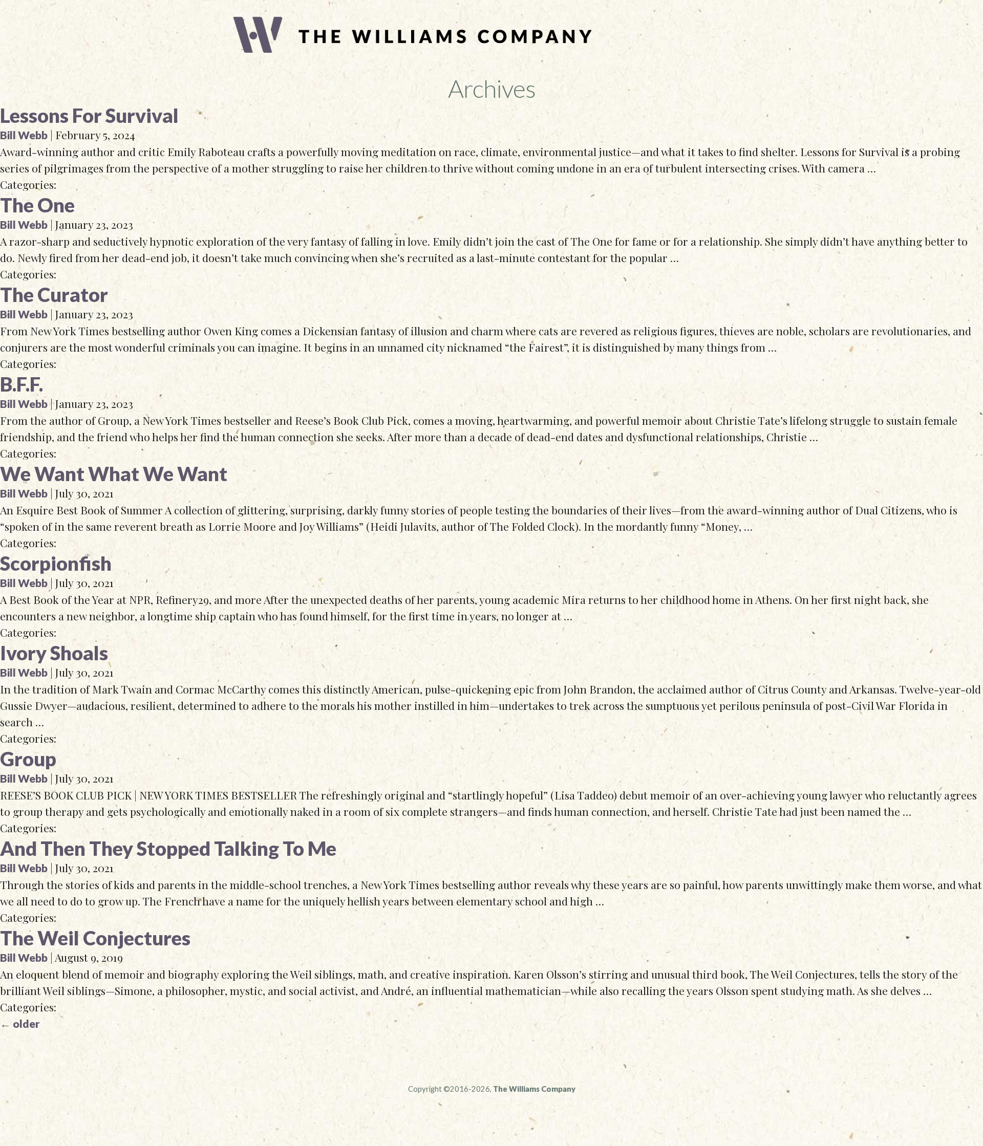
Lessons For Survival (89, 115)
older (20, 1023)
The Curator (54, 294)
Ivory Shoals (54, 652)
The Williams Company (534, 1089)
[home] (412, 48)
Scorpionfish (56, 563)
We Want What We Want (113, 473)
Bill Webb (24, 135)
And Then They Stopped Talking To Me (168, 848)
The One (37, 205)
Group (28, 758)
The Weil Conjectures (95, 937)
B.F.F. (21, 384)
